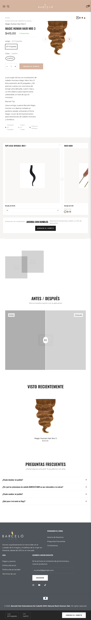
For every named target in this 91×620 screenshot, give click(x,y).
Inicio (7, 18)
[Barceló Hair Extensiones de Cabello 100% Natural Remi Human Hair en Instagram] (33, 584)
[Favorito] (60, 145)
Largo (9, 614)
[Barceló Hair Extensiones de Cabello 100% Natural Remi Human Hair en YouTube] (39, 584)
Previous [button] (45, 39)
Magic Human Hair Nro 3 (45, 438)
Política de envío (9, 565)
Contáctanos (52, 545)
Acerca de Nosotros (55, 537)
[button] (65, 212)
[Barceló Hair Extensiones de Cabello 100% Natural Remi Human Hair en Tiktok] (45, 584)
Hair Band (68, 145)
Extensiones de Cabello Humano (18, 21)
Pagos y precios (9, 561)
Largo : (13, 41)
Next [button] (69, 39)
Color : (11, 53)
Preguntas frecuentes (56, 541)
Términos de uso (9, 574)
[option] (57, 37)
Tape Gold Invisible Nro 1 (15, 145)
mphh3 (10, 58)
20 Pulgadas (11, 46)
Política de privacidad (11, 570)
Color (24, 614)
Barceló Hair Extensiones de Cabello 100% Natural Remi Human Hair (40, 606)
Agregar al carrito (74, 615)
